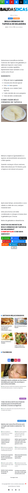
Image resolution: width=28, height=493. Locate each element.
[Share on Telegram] (25, 2)
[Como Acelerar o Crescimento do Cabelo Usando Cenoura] (7, 434)
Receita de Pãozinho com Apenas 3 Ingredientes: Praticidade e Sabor (6, 328)
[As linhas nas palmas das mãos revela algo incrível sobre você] (21, 465)
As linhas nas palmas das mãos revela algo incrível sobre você (20, 472)
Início (12, 15)
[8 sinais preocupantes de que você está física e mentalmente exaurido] (7, 450)
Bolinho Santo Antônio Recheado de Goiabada (7, 472)
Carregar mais (14, 477)
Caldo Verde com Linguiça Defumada (20, 346)
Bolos (16, 15)
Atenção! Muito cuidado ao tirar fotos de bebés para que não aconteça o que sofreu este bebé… (13, 382)
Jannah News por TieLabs (14, 486)
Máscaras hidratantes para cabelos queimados (21, 456)
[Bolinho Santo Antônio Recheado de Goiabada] (7, 465)
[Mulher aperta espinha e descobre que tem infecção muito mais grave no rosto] (21, 434)
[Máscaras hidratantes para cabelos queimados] (21, 450)
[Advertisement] (14, 45)
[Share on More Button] (12, 247)
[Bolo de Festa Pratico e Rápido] (21, 321)
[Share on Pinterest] (11, 2)
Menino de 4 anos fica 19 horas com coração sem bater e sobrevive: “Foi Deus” (13, 426)
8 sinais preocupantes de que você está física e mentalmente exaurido (7, 457)
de (8, 85)
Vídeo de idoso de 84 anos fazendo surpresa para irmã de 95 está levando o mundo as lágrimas (13, 403)
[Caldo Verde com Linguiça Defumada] (21, 338)
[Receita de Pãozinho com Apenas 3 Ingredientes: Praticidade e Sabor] (7, 321)
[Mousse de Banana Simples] (7, 336)
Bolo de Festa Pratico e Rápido (21, 326)
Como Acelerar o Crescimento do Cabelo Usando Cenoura (5, 441)
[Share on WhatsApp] (2, 2)
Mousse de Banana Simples (6, 342)
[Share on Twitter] (21, 2)
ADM (7, 27)
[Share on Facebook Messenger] (16, 2)
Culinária (16, 18)
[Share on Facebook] (7, 2)
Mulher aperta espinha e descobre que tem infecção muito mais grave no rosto (21, 441)
